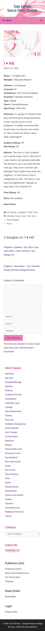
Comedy (8, 407)
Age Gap (9, 378)
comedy (10, 216)
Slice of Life (10, 470)
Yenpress (9, 581)
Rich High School (13, 462)
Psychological (11, 457)
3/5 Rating (11, 212)
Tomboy (8, 499)
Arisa (9, 223)
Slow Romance (12, 474)
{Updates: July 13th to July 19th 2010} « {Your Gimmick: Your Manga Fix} (21, 251)
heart (23, 216)
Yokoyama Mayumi (22, 80)
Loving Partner (11, 436)
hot (28, 216)
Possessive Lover (13, 453)
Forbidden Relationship (15, 424)
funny (17, 216)
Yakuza (8, 516)
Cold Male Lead (12, 403)
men (34, 216)
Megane (8, 445)
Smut (7, 478)
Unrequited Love (12, 508)
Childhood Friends (13, 395)
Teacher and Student (14, 495)
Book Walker (10, 597)
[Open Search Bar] (41, 20)
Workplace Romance (14, 512)
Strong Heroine (11, 487)
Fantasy (8, 416)
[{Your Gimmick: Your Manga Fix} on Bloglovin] (12, 552)
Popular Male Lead (13, 449)
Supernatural (10, 491)
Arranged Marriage (13, 382)
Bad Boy (9, 386)
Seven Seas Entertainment (17, 573)
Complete (21, 212)
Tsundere (9, 503)
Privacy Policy (11, 612)
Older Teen (33, 212)
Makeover (9, 441)
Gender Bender (12, 428)
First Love (9, 420)
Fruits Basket (13, 220)
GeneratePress (30, 627)
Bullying (8, 390)
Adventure (9, 374)
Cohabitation (10, 399)
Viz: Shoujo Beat (12, 577)
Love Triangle (11, 432)
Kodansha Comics (13, 569)
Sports (8, 483)
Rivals (8, 466)
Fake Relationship (13, 411)
